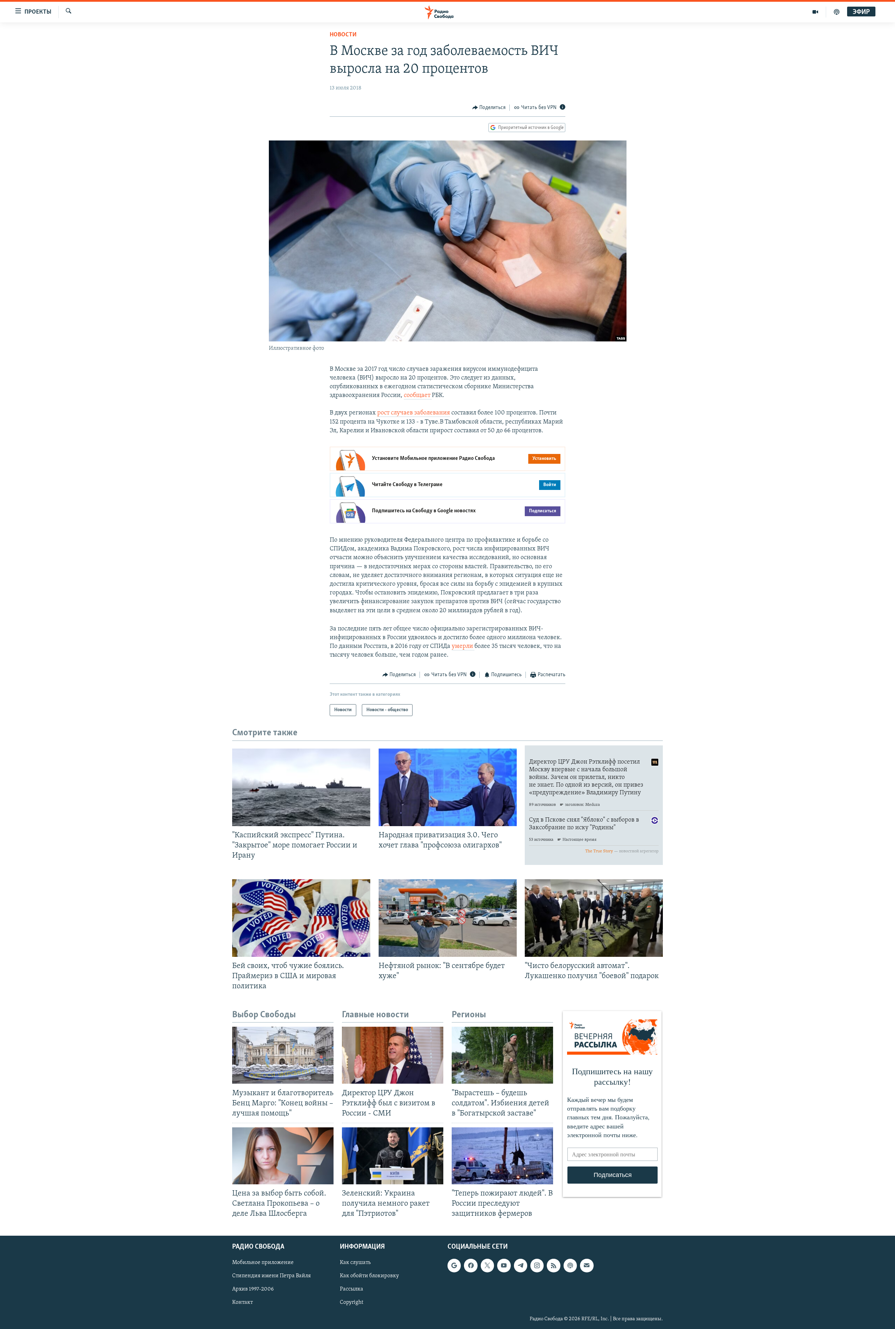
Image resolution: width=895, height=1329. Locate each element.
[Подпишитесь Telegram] (520, 1265)
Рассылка (351, 1289)
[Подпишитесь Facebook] (470, 1265)
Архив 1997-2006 (253, 1289)
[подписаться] (586, 1265)
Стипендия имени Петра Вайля (271, 1276)
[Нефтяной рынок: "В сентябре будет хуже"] (448, 918)
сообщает (418, 395)
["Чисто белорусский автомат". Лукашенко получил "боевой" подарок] (594, 918)
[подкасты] (836, 12)
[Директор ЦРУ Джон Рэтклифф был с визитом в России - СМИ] (392, 1055)
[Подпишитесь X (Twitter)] (487, 1265)
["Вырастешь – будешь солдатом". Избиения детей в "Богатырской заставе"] (502, 1055)
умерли (463, 646)
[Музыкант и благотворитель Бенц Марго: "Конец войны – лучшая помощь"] (283, 1055)
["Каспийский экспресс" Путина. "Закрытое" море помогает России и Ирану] (301, 787)
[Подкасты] (570, 1265)
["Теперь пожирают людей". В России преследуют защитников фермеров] (502, 1155)
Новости (343, 35)
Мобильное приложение (263, 1263)
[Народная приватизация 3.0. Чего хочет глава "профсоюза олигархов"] (448, 787)
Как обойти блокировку (369, 1276)
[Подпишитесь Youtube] (503, 1265)
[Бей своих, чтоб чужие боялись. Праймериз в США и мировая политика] (301, 918)
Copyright (351, 1303)
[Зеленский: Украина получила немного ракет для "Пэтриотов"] (392, 1155)
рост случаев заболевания (413, 413)
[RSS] (553, 1265)
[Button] (489, 107)
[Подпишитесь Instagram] (537, 1265)
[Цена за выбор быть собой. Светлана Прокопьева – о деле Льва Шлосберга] (283, 1155)
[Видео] (815, 12)
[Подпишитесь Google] (454, 1265)
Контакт (242, 1303)
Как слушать (355, 1263)
